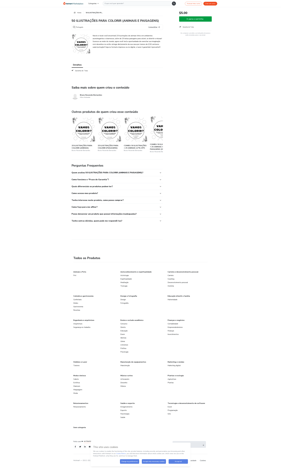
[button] (115, 172)
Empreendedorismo (175, 327)
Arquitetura (77, 324)
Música (123, 386)
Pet (74, 275)
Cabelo (76, 379)
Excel (170, 407)
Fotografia (124, 303)
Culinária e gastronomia (83, 296)
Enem (122, 334)
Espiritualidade (126, 279)
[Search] (174, 3)
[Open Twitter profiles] (80, 446)
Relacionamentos (80, 403)
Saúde (122, 417)
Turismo (76, 365)
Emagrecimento (126, 407)
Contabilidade (173, 324)
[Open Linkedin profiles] (85, 446)
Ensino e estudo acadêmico (131, 320)
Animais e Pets (79, 272)
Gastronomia (78, 306)
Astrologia (124, 275)
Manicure (76, 386)
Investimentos (173, 334)
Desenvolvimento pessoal (178, 282)
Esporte (123, 410)
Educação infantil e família (179, 296)
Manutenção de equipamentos (133, 362)
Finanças (171, 331)
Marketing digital (174, 365)
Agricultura (172, 379)
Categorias (92, 3)
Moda (75, 393)
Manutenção (125, 365)
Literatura (124, 345)
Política (123, 348)
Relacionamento (79, 407)
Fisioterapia (124, 414)
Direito (123, 327)
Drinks (75, 303)
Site (169, 414)
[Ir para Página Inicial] (74, 3)
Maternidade (172, 299)
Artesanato (124, 379)
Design (123, 299)
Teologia (123, 286)
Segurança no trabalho (81, 327)
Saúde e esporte (127, 403)
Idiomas (123, 338)
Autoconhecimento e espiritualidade (136, 272)
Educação (124, 331)
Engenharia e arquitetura (83, 320)
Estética (76, 382)
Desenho (123, 382)
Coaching (171, 279)
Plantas (171, 382)
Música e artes (126, 375)
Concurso (123, 324)
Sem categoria (79, 427)
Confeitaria (77, 299)
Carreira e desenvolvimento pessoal (183, 272)
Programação (173, 410)
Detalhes (77, 65)
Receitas (76, 310)
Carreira (170, 275)
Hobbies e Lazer (80, 362)
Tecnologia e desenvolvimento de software (186, 403)
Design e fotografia (128, 296)
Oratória (171, 286)
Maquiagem (77, 389)
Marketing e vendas (176, 362)
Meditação (124, 282)
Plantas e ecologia (176, 375)
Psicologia (124, 352)
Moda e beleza (79, 375)
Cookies (203, 460)
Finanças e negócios (176, 320)
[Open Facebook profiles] (75, 446)
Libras (122, 341)
